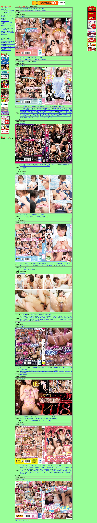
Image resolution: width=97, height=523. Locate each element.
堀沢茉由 (22, 472)
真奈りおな (37, 320)
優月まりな (28, 113)
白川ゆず (65, 470)
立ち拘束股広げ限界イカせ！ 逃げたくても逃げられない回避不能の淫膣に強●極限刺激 (42, 106)
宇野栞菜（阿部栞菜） (48, 110)
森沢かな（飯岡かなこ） (26, 114)
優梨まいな (34, 10)
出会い (10, 48)
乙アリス (48, 317)
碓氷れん (25, 111)
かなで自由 (50, 108)
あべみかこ (36, 114)
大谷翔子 (62, 110)
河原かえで (48, 418)
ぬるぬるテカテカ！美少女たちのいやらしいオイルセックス (35, 420)
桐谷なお (33, 418)
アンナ (36, 469)
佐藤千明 (43, 418)
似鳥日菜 (42, 316)
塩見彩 (69, 114)
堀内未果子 (59, 470)
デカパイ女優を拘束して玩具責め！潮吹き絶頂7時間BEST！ (35, 314)
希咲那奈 (68, 472)
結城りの (26, 469)
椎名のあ (51, 371)
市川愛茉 (38, 418)
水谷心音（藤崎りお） (44, 111)
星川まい (42, 116)
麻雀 (10, 38)
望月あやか (27, 116)
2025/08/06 (22, 173)
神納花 (58, 108)
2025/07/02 (22, 273)
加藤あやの (39, 110)
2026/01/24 (22, 65)
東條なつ (41, 108)
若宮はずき (47, 116)
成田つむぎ (49, 117)
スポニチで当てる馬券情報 (7, 10)
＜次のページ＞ (27, 520)
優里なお (37, 317)
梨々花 (22, 316)
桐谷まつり (45, 472)
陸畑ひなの (41, 371)
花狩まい (54, 470)
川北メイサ (62, 472)
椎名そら (58, 467)
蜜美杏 (46, 316)
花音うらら (23, 216)
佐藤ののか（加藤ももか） (57, 116)
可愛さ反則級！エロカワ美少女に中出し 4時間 (32, 214)
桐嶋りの (57, 111)
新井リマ (33, 467)
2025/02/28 (22, 326)
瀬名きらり (54, 418)
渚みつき (36, 108)
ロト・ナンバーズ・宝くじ (7, 41)
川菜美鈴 (65, 114)
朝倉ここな (26, 320)
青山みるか (33, 59)
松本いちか (23, 467)
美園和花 (22, 10)
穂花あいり (32, 469)
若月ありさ (35, 371)
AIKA (45, 108)
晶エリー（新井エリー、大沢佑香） (52, 113)
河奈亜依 (28, 216)
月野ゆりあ (23, 371)
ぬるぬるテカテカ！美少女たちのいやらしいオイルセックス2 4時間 (37, 416)
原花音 (38, 10)
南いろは (32, 116)
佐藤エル (52, 111)
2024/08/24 (22, 424)
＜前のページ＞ (19, 520)
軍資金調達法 (4, 42)
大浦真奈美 (68, 108)
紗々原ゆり (57, 110)
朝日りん (66, 319)
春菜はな (32, 317)
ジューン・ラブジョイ (40, 117)
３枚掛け (3, 19)
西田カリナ (34, 113)
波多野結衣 (69, 113)
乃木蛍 (67, 467)
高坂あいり (67, 371)
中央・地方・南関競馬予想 (7, 32)
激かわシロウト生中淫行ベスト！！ (29, 61)
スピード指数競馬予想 (6, 12)
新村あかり (56, 114)
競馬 (2, 38)
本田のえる (49, 470)
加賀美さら (61, 371)
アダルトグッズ (5, 47)
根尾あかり (57, 317)
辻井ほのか (68, 317)
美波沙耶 (30, 111)
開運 (9, 42)
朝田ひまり (47, 469)
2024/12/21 (22, 378)
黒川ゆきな (40, 113)
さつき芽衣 (64, 469)
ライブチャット (5, 48)
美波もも (44, 467)
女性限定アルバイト (6, 50)
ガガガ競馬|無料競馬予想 (7, 31)
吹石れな (68, 111)
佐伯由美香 (32, 320)
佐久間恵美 (43, 10)
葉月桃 (54, 108)
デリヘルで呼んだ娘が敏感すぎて (28, 269)
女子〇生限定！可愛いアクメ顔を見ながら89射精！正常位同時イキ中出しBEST (40, 465)
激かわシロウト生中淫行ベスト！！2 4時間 (31, 57)
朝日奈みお (51, 316)
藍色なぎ (38, 59)
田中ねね (26, 117)
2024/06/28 (22, 479)
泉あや (60, 114)
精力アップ (12, 47)
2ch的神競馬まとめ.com (6, 8)
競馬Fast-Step (4, 34)
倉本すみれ (57, 472)
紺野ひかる (32, 117)
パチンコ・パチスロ (6, 39)
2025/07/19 (22, 222)
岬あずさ (62, 108)
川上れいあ (27, 317)
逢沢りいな (34, 216)
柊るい (52, 317)
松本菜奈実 (34, 472)
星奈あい (22, 418)
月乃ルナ (50, 114)
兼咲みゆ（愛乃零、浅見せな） (28, 110)
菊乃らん (62, 316)
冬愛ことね (67, 116)
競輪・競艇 (6, 38)
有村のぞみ (35, 111)
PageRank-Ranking (5, 21)
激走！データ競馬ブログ (7, 25)
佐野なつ (32, 470)
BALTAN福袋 (23, 374)
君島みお (63, 113)
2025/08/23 (22, 123)
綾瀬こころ (57, 316)
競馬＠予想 (3, 9)
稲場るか (37, 316)
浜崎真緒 (37, 116)
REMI (46, 114)
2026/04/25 (22, 16)
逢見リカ (26, 372)
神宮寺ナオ (28, 10)
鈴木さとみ (62, 111)
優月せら (45, 216)
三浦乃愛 (63, 467)
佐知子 (22, 116)
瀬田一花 (54, 467)
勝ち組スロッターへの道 (7, 18)
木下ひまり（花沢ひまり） (27, 108)
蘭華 (45, 319)
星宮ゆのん (41, 469)
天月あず (67, 316)
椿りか (23, 470)
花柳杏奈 (27, 59)
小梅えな (52, 469)
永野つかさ (42, 114)
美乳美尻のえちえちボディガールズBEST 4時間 (32, 8)
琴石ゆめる (38, 470)
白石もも (22, 59)
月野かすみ (58, 469)
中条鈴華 (67, 110)
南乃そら (69, 470)
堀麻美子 (56, 371)
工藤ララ (43, 470)
